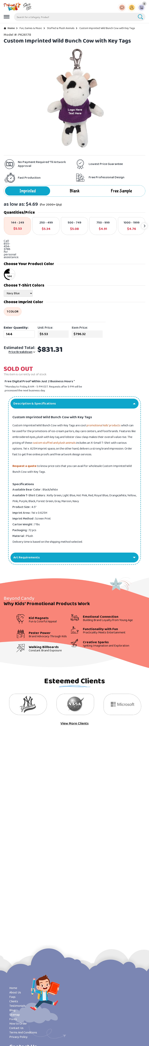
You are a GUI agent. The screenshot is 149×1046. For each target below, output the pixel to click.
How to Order (18, 1023)
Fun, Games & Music (31, 28)
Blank (75, 191)
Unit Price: (45, 327)
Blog (12, 1010)
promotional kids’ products (103, 425)
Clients (13, 1001)
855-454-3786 (7, 246)
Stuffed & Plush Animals (60, 28)
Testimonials (17, 1006)
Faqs (12, 997)
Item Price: (80, 327)
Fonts (13, 1019)
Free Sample (121, 191)
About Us (15, 992)
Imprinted (28, 191)
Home (11, 28)
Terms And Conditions (23, 1032)
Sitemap (14, 1015)
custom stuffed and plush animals (54, 442)
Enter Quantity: (16, 327)
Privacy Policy (18, 1037)
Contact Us (16, 1028)
